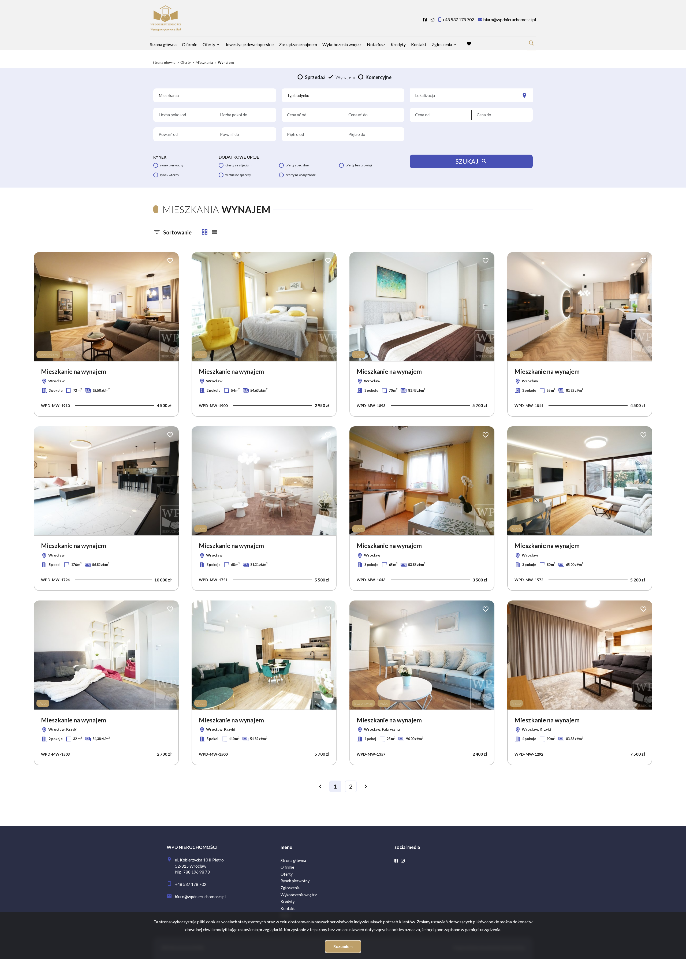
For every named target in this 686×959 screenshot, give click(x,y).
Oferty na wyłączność (301, 175)
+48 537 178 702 (190, 884)
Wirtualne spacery (238, 175)
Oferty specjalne (297, 165)
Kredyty (398, 44)
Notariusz (376, 44)
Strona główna (163, 44)
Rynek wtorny (169, 175)
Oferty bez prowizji (359, 165)
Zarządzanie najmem (298, 44)
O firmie (189, 44)
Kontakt (418, 44)
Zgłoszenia (290, 888)
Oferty (209, 44)
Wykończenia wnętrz (341, 44)
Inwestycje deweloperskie (250, 44)
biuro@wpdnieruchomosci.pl (200, 896)
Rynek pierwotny (171, 165)
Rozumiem (343, 946)
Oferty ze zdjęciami (238, 165)
